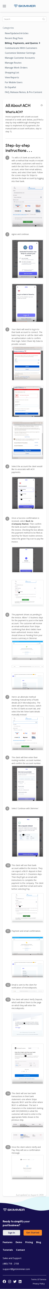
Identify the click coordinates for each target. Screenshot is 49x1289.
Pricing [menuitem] (29, 1242)
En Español (10, 87)
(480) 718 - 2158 (11, 1263)
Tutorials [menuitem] (8, 1249)
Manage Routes (13, 62)
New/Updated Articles (16, 33)
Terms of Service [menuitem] (38, 1279)
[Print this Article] (42, 105)
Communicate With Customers (21, 47)
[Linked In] (20, 1282)
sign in (11, 1232)
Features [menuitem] (7, 1242)
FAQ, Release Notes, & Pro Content (23, 92)
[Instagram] (9, 1282)
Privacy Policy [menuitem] (39, 1283)
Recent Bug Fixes (14, 38)
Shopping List (12, 72)
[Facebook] (4, 1282)
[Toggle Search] (43, 19)
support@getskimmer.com (16, 1269)
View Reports (12, 77)
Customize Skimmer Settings (20, 52)
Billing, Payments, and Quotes (21, 43)
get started (32, 1232)
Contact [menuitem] (20, 1249)
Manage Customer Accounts (20, 57)
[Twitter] (14, 1282)
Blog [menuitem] (38, 1242)
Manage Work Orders (16, 67)
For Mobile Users (13, 82)
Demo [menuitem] (19, 1242)
